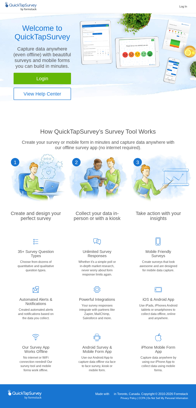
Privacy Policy (129, 398)
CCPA (142, 398)
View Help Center (42, 93)
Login (42, 78)
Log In (183, 6)
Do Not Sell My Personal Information (167, 398)
